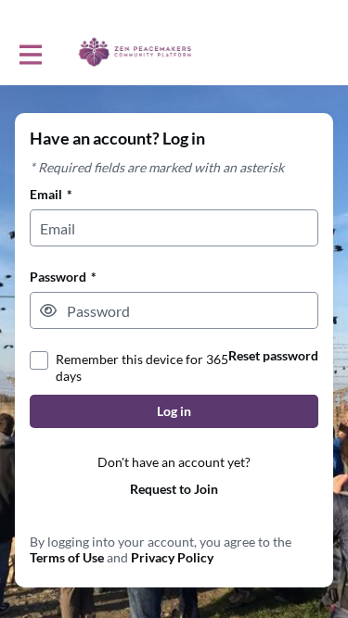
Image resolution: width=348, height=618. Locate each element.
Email (51, 194)
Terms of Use (67, 557)
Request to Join (174, 489)
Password (63, 276)
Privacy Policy (172, 557)
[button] (48, 310)
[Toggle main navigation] (30, 53)
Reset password (273, 355)
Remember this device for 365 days (142, 367)
